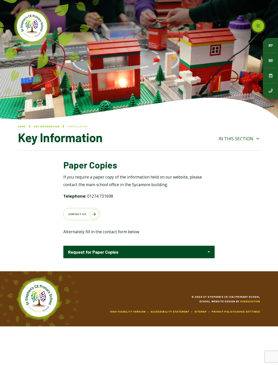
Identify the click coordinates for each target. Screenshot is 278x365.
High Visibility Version (128, 311)
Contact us (77, 214)
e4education (250, 301)
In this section (236, 138)
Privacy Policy (223, 311)
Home (22, 126)
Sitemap (200, 311)
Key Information (46, 126)
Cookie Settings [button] (247, 311)
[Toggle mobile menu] (258, 26)
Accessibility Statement (170, 311)
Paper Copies (78, 126)
